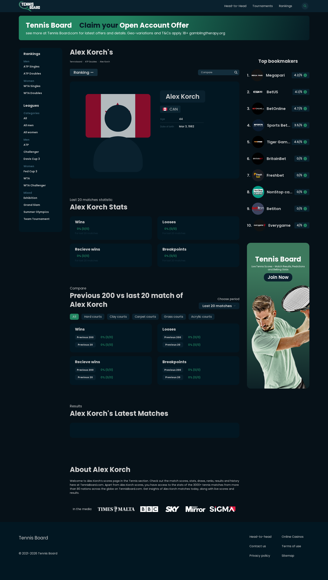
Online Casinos (293, 537)
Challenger (31, 152)
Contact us (257, 546)
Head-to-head (260, 537)
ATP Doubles (32, 73)
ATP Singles (31, 66)
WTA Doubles (33, 93)
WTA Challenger (35, 185)
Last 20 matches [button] (217, 305)
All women (31, 132)
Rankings (285, 6)
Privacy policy (259, 555)
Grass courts (173, 316)
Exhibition (30, 198)
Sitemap (288, 555)
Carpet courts (145, 316)
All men (29, 125)
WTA (27, 178)
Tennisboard (76, 61)
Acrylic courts (201, 316)
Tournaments (262, 6)
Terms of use (291, 546)
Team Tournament (37, 219)
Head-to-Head (235, 6)
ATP (26, 145)
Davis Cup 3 (32, 159)
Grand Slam (32, 205)
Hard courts (93, 316)
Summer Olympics (36, 212)
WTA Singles (32, 86)
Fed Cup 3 (30, 171)
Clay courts (118, 316)
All (25, 118)
